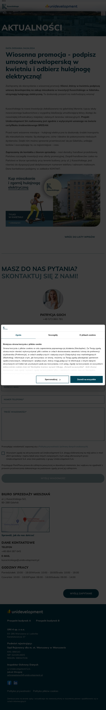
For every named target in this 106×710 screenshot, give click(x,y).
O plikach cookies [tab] (88, 335)
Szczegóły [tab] (53, 335)
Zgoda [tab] (18, 335)
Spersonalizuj (51, 379)
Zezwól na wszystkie (86, 379)
